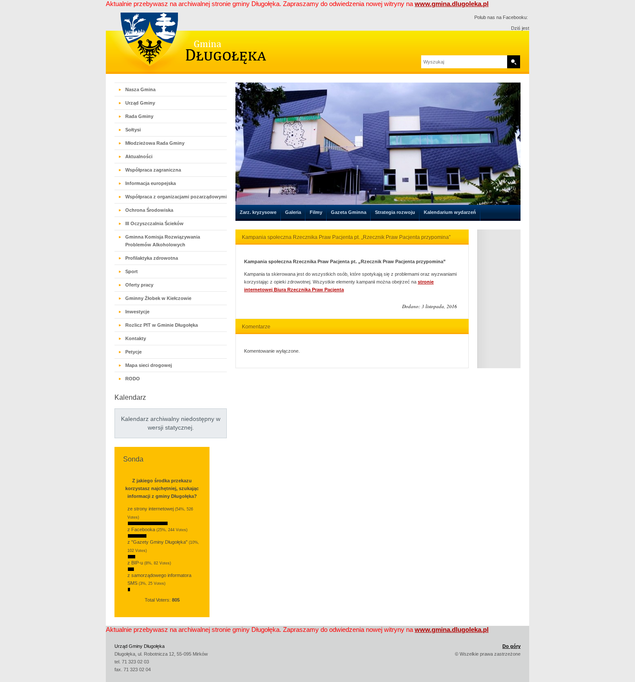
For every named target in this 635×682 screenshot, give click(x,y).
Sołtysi (133, 129)
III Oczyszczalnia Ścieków (154, 223)
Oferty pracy (139, 284)
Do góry (511, 646)
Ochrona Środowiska (149, 210)
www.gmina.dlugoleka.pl (452, 3)
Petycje (133, 351)
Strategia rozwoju (395, 212)
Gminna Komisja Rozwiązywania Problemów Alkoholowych (162, 240)
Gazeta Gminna (348, 212)
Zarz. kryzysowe (258, 212)
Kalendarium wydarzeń (450, 212)
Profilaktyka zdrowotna (151, 258)
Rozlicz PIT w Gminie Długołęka (161, 325)
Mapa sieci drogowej (148, 365)
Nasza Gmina (140, 89)
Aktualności (138, 156)
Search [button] (513, 61)
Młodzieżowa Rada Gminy (154, 143)
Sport (131, 271)
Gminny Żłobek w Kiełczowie (158, 298)
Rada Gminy (139, 116)
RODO (132, 378)
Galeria (293, 212)
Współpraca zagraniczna (153, 169)
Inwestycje (137, 311)
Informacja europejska (150, 183)
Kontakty (135, 338)
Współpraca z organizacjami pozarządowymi (176, 196)
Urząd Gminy (140, 102)
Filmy (316, 212)
